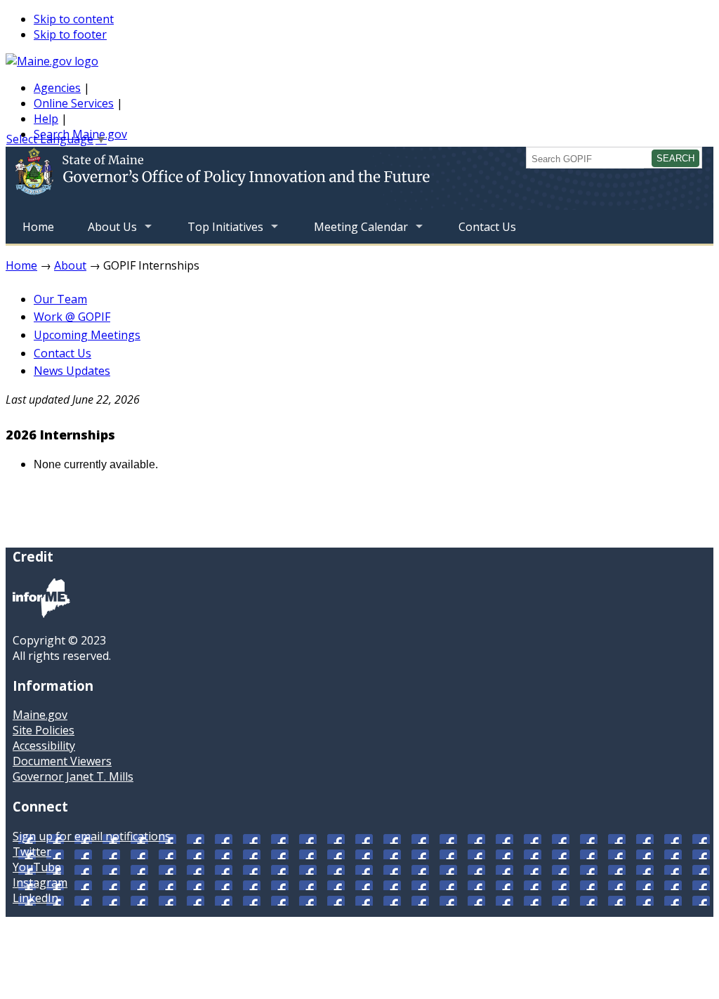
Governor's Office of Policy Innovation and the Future (264, 178)
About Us (104, 231)
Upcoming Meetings (87, 335)
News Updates (72, 370)
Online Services (74, 103)
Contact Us (487, 226)
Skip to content (74, 19)
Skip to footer (70, 34)
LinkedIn (35, 898)
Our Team (60, 299)
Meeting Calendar (352, 231)
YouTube (37, 867)
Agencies (57, 87)
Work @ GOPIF (72, 316)
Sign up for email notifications (92, 836)
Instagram (40, 882)
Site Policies (43, 730)
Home (38, 226)
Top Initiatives (217, 231)
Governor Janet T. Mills (73, 776)
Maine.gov (40, 714)
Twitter (32, 851)
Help (46, 118)
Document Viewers (62, 761)
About (70, 265)
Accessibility (44, 745)
